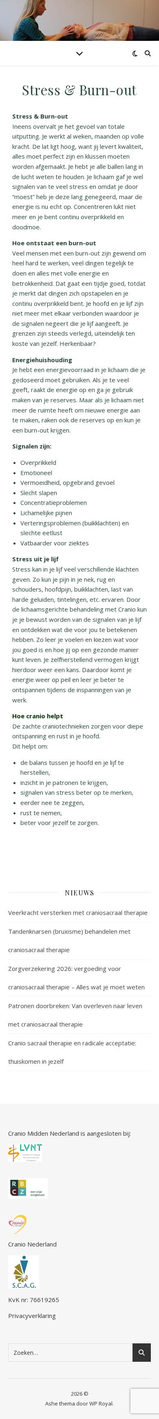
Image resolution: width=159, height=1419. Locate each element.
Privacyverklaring (32, 1315)
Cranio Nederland (32, 1244)
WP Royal (101, 1403)
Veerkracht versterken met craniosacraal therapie (78, 912)
